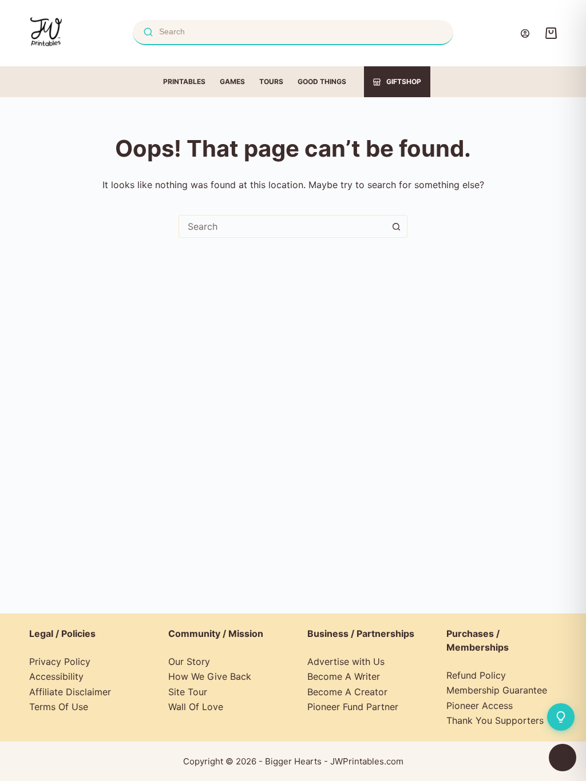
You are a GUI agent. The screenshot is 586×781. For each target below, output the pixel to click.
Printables (184, 81)
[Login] (525, 33)
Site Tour (187, 692)
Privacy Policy (59, 661)
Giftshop (403, 81)
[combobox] (282, 226)
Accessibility (56, 676)
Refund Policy (476, 675)
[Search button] (396, 226)
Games (232, 81)
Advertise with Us (346, 661)
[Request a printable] (561, 717)
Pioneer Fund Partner (352, 706)
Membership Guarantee (496, 690)
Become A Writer (343, 676)
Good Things (322, 81)
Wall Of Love (195, 706)
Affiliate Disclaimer (70, 692)
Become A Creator (347, 692)
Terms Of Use (58, 706)
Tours (271, 81)
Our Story (189, 661)
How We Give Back (209, 676)
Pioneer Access (479, 705)
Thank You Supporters (495, 720)
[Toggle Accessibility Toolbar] (562, 757)
